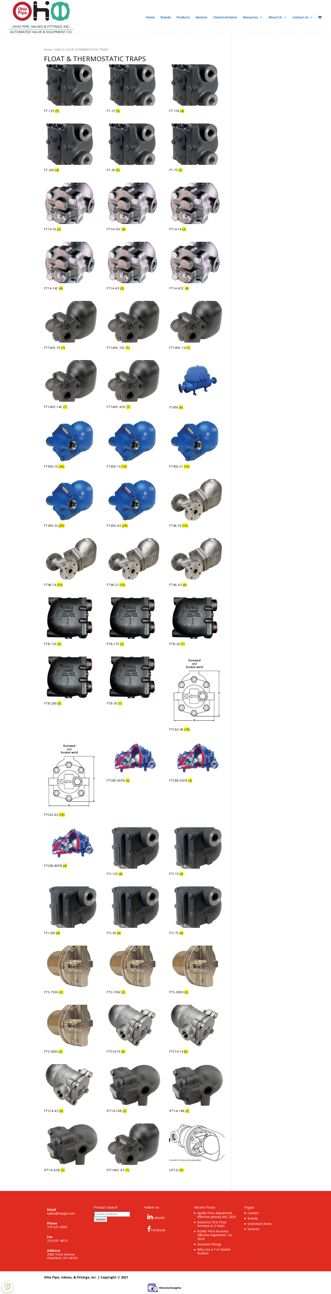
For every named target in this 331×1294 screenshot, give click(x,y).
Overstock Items (225, 17)
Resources (250, 17)
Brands (166, 17)
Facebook (158, 1230)
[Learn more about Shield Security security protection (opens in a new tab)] (7, 1286)
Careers (253, 1213)
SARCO (59, 49)
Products (183, 17)
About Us (275, 17)
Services (201, 17)
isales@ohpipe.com (61, 1213)
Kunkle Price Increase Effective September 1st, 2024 (215, 1235)
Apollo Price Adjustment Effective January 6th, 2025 (216, 1215)
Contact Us (300, 17)
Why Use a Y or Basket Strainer (214, 1251)
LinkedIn (159, 1218)
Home (150, 17)
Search (100, 1219)
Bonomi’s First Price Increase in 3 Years (211, 1224)
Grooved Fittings (209, 1244)
